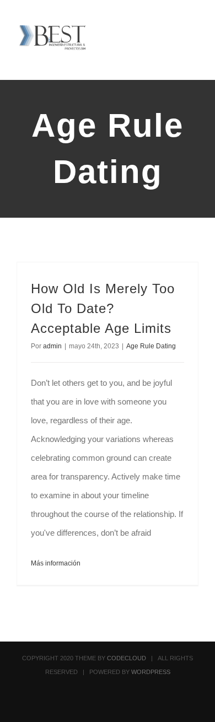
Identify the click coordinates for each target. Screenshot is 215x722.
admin (52, 346)
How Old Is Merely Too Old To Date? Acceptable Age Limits (103, 308)
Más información (55, 563)
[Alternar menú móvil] (194, 30)
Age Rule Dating (151, 346)
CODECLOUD (126, 658)
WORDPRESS (150, 672)
